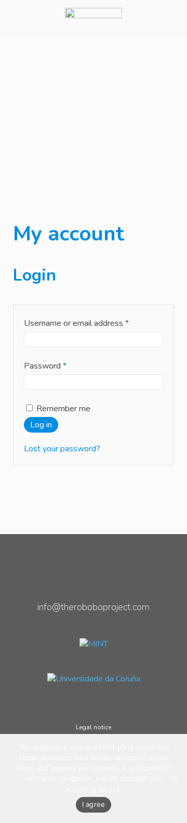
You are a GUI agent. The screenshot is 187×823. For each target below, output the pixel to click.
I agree (93, 804)
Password (45, 366)
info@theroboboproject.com (93, 607)
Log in (41, 425)
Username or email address (76, 323)
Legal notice (93, 727)
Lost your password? (62, 448)
